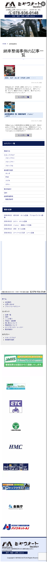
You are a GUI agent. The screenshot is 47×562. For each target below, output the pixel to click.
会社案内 (8, 302)
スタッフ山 (9, 165)
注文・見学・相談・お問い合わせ (23, 16)
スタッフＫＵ (10, 158)
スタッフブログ (9, 155)
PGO (7, 177)
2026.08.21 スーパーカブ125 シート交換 (19, 233)
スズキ (8, 180)
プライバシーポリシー (12, 306)
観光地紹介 (8, 189)
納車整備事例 (8, 196)
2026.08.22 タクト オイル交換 (15, 221)
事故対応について (11, 325)
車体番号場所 (8, 170)
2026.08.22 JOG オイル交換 (14, 229)
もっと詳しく (22, 97)
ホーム (4, 299)
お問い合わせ (9, 304)
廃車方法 (7, 151)
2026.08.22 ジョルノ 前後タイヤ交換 (17, 225)
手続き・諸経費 (10, 321)
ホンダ (8, 173)
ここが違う (9, 319)
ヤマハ (8, 184)
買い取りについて (11, 323)
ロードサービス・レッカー (14, 327)
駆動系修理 (9, 199)
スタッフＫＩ (10, 162)
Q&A (5, 193)
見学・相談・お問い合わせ (15, 553)
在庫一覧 (8, 315)
